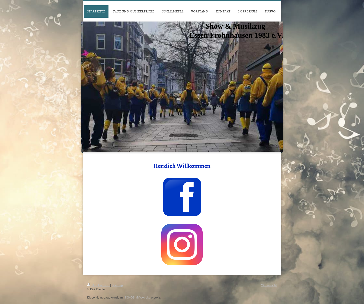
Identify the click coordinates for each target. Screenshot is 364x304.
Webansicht (269, 285)
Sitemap (117, 285)
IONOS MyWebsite (137, 297)
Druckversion (100, 285)
